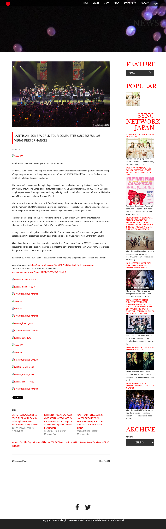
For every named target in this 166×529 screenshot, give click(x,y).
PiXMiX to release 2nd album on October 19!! (140, 135)
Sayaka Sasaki (86, 442)
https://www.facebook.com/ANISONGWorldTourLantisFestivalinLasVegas (62, 265)
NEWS (116, 3)
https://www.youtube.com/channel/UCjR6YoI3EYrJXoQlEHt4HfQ (39, 272)
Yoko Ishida (98, 442)
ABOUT (96, 3)
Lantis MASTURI (72, 442)
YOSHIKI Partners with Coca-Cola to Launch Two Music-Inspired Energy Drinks (139, 265)
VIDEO (106, 3)
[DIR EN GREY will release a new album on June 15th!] (140, 361)
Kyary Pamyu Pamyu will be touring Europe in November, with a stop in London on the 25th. (139, 171)
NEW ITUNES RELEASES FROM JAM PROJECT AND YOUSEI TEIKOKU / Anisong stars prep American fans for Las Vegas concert (90, 421)
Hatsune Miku (40, 442)
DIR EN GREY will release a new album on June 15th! (140, 348)
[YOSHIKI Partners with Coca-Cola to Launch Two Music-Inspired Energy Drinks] (140, 279)
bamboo (15, 442)
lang (154, 3)
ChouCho (24, 442)
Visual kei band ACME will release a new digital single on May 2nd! (140, 385)
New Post (103, 461)
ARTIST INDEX (130, 3)
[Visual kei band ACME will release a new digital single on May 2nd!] (140, 399)
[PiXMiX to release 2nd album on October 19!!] (140, 148)
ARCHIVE (130, 437)
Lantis (62, 442)
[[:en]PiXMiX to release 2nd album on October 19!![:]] (133, 99)
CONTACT (145, 3)
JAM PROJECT (53, 442)
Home (85, 3)
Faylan (31, 442)
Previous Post (20, 461)
